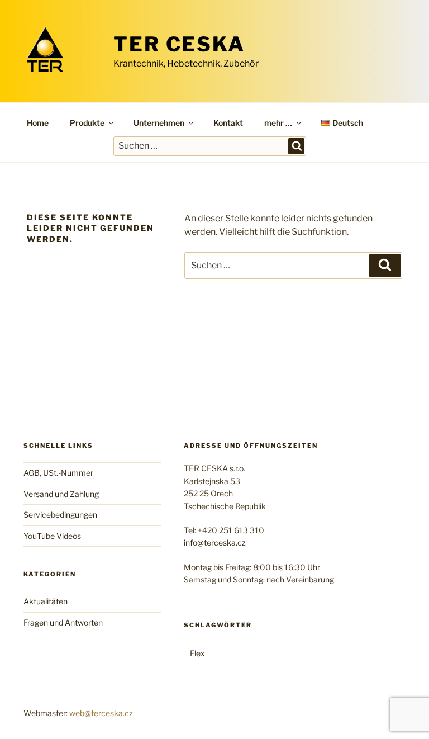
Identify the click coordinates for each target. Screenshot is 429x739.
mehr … (278, 122)
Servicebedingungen (60, 514)
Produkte (87, 122)
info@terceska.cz (215, 542)
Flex (197, 653)
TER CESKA (179, 44)
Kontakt (228, 122)
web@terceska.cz (101, 713)
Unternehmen (159, 122)
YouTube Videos (52, 536)
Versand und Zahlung (61, 494)
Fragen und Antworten (63, 622)
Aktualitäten (45, 601)
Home (38, 122)
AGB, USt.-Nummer (58, 472)
